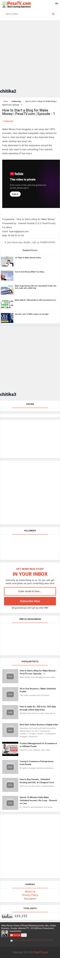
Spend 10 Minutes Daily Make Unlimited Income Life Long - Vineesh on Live (38, 800)
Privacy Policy (30, 895)
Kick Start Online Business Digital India (39, 724)
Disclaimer (30, 898)
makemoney (8, 121)
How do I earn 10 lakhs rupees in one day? (32, 314)
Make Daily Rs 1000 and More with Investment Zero (35, 300)
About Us (30, 891)
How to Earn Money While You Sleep (29, 272)
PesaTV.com (41, 952)
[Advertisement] (30, 53)
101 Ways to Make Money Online (28, 258)
